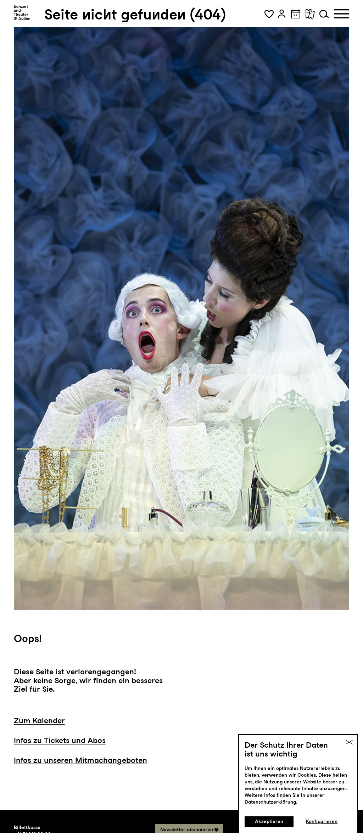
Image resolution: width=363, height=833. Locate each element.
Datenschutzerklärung (270, 802)
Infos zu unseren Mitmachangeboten (80, 760)
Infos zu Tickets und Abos (60, 740)
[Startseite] (22, 12)
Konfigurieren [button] (321, 821)
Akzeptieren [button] (269, 821)
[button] (269, 14)
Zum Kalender (39, 720)
